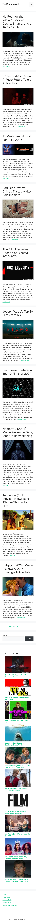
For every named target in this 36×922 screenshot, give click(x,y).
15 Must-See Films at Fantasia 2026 (17, 137)
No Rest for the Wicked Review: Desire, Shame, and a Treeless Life (17, 22)
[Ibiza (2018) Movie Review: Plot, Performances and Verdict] (18, 846)
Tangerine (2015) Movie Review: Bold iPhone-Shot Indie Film (16, 500)
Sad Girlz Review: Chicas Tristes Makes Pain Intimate (17, 191)
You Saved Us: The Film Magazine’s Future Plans (17, 698)
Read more (6, 66)
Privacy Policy (7, 903)
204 (10, 626)
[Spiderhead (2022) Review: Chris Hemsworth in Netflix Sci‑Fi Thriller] (18, 869)
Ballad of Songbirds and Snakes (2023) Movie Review (16, 789)
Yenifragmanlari (11, 4)
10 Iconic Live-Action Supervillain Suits (16, 721)
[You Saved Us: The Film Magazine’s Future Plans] (18, 687)
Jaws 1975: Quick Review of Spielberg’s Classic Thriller (14, 744)
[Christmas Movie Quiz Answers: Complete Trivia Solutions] (18, 801)
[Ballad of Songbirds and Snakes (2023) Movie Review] (18, 778)
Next (15, 626)
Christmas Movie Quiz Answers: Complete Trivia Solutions (16, 812)
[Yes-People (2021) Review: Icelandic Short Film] (18, 823)
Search (5, 635)
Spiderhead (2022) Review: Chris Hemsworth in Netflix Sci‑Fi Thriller (17, 880)
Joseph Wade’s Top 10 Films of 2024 (18, 313)
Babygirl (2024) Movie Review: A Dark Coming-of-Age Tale (18, 568)
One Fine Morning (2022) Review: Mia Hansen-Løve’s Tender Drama (18, 767)
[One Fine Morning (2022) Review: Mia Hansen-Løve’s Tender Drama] (18, 755)
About (5, 894)
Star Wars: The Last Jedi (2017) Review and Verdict (15, 676)
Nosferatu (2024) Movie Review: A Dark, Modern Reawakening (18, 432)
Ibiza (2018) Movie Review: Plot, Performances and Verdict (16, 858)
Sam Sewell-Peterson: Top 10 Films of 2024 (18, 371)
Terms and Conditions (10, 905)
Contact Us (6, 897)
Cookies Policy (7, 900)
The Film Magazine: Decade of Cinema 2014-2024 (16, 253)
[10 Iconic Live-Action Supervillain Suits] (18, 710)
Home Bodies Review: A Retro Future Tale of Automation (17, 79)
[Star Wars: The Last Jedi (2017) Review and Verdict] (18, 664)
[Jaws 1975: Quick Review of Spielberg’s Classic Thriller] (18, 732)
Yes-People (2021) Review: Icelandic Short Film (17, 835)
